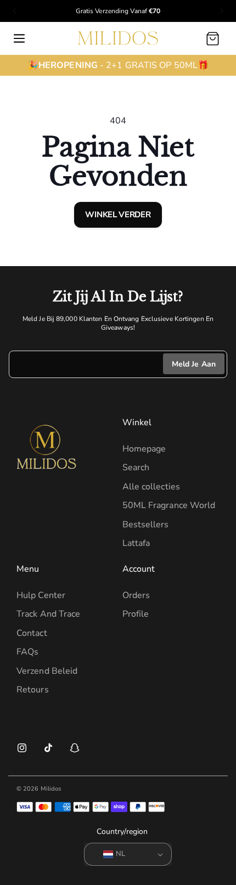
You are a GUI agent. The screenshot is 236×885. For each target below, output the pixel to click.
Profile (135, 614)
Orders (136, 595)
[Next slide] (222, 11)
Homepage (144, 449)
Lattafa (136, 543)
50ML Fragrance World (169, 505)
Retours (32, 690)
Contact (31, 633)
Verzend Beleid (46, 671)
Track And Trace (48, 614)
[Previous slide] (14, 11)
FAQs (27, 652)
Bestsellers (145, 524)
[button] (19, 38)
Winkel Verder (117, 214)
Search (136, 467)
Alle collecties (151, 487)
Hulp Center (40, 595)
